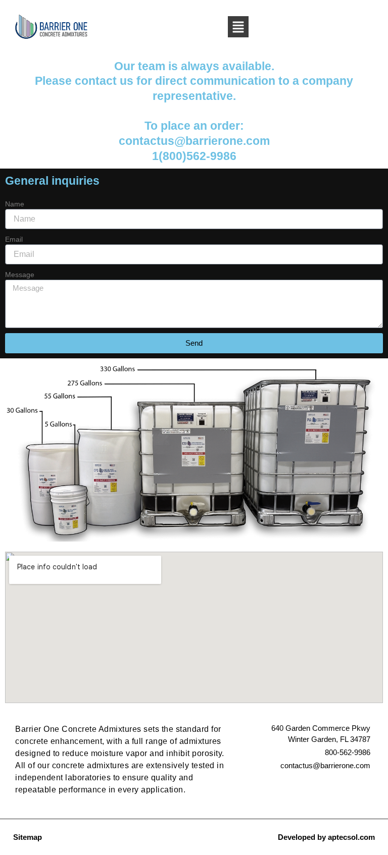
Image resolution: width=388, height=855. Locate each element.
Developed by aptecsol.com (326, 837)
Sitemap (27, 837)
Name (14, 204)
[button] (238, 26)
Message (19, 275)
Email (14, 239)
